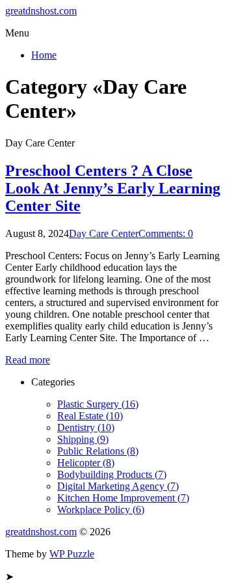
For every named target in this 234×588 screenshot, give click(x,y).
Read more (27, 359)
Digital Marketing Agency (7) (118, 486)
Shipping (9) (83, 439)
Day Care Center (103, 233)
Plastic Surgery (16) (97, 404)
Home (44, 55)
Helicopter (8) (85, 462)
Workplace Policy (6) (100, 509)
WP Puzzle (71, 553)
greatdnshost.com (41, 10)
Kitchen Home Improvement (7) (123, 497)
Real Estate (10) (90, 415)
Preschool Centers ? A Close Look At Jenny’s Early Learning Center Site (112, 188)
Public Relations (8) (97, 450)
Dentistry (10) (85, 427)
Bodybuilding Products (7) (111, 474)
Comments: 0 (165, 233)
